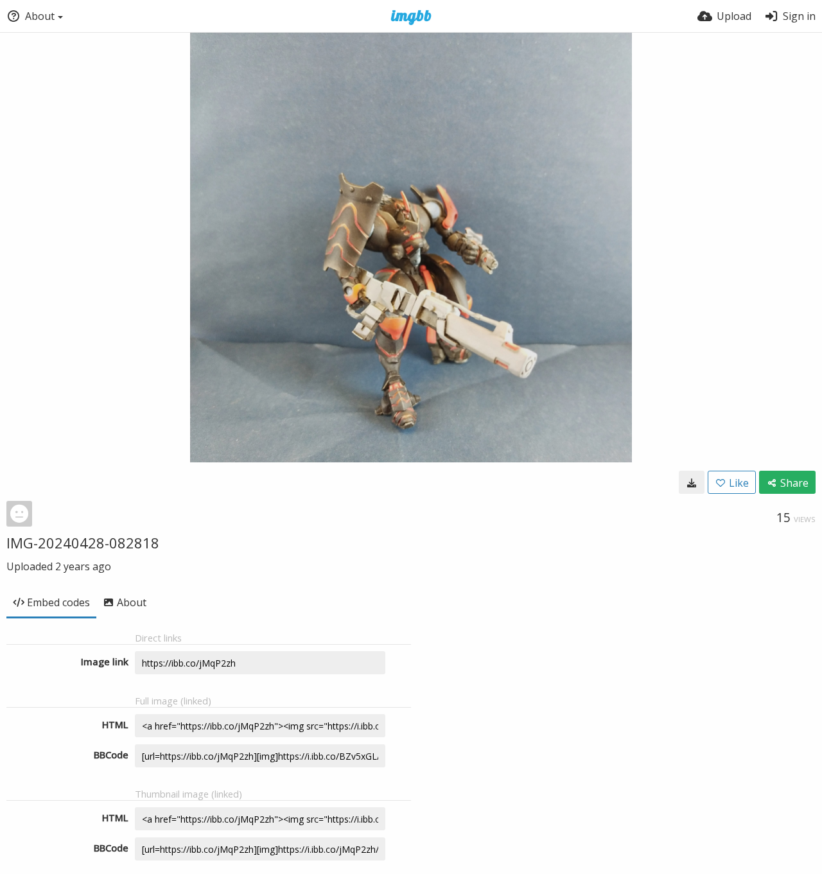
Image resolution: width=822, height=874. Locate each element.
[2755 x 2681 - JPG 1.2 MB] (691, 482)
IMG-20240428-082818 (82, 542)
